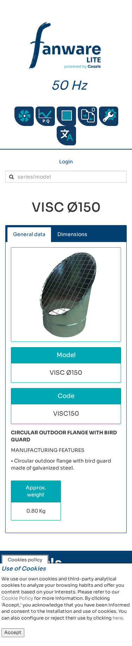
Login (66, 161)
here (118, 618)
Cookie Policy (17, 598)
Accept (12, 632)
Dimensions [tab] (72, 234)
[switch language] (66, 135)
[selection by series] (24, 116)
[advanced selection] (45, 116)
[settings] (108, 116)
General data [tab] (29, 234)
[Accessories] (66, 116)
